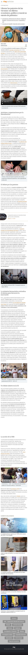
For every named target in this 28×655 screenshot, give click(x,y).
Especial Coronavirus (14, 641)
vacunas (11, 50)
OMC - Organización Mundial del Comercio (14, 621)
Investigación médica (7, 634)
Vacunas (8, 624)
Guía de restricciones (18, 24)
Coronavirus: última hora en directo (11, 18)
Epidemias (17, 628)
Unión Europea (13, 82)
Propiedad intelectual (21, 634)
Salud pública (9, 638)
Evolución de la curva (12, 20)
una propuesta (4, 68)
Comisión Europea (22, 201)
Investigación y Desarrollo (10, 631)
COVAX (18, 496)
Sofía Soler (4, 45)
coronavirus (17, 50)
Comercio (10, 628)
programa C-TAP (15, 488)
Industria (22, 631)
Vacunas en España (7, 24)
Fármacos (14, 618)
